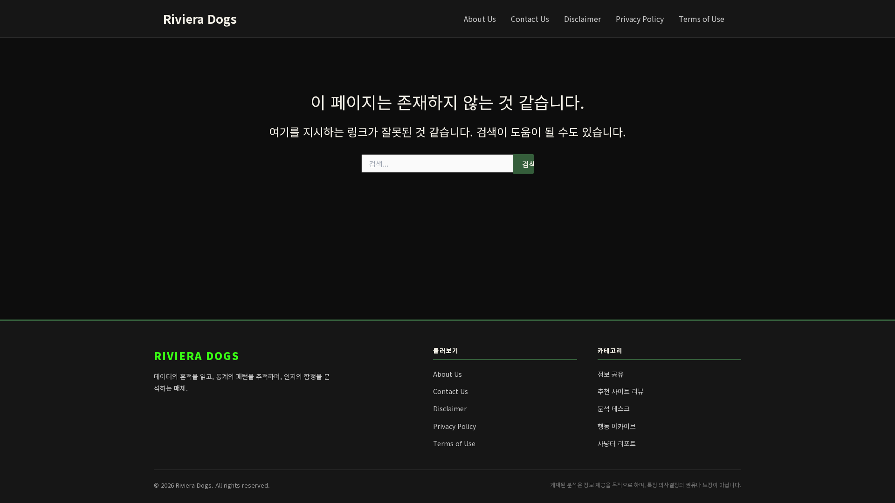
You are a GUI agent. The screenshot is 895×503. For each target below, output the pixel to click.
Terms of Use (701, 18)
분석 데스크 (614, 408)
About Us (480, 18)
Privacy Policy (640, 18)
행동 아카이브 (617, 426)
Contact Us (530, 18)
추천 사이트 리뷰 (621, 391)
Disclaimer (582, 18)
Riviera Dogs (200, 18)
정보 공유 (611, 374)
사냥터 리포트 (617, 443)
